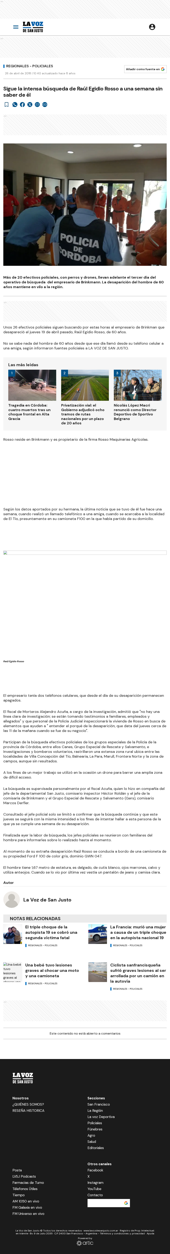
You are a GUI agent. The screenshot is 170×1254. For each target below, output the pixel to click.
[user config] (152, 27)
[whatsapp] (14, 104)
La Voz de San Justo (47, 900)
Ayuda (150, 1233)
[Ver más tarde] (6, 104)
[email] (37, 104)
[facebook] (22, 104)
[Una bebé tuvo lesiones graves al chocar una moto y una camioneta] (12, 972)
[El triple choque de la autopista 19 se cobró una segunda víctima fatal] (12, 934)
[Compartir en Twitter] (29, 104)
